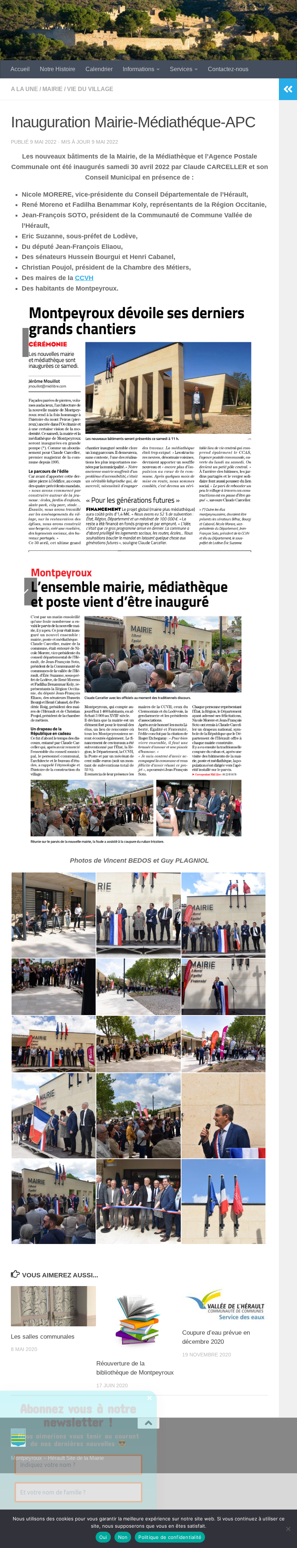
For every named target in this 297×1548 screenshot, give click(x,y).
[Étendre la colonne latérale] (288, 89)
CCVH (84, 278)
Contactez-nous (228, 69)
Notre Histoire (57, 69)
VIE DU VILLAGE (90, 89)
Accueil (20, 69)
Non (123, 1537)
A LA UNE (24, 89)
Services (181, 69)
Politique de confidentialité (169, 1537)
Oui (103, 1537)
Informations (138, 69)
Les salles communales (43, 1336)
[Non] (288, 1528)
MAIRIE (52, 89)
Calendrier (99, 69)
